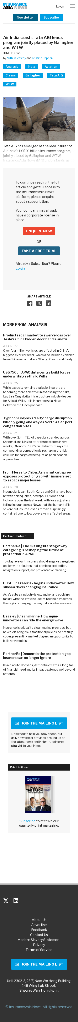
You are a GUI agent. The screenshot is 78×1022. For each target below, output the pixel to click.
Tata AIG (56, 75)
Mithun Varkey (16, 58)
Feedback (39, 930)
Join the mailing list (42, 723)
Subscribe (51, 17)
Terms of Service (39, 950)
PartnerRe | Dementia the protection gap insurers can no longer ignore (37, 656)
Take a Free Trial (39, 251)
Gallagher (32, 75)
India (31, 66)
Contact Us (39, 935)
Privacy (39, 945)
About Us (39, 920)
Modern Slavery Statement (39, 940)
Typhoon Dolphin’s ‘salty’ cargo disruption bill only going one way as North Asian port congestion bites (37, 422)
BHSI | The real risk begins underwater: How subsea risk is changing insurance (38, 585)
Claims (11, 75)
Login (60, 6)
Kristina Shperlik (42, 58)
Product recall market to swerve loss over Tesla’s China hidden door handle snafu (37, 337)
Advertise (39, 925)
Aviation (51, 66)
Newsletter (25, 17)
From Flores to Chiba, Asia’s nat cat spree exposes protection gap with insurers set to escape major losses (37, 476)
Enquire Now (39, 231)
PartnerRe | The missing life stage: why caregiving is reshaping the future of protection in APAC (35, 550)
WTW (10, 84)
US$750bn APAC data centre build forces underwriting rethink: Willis (37, 374)
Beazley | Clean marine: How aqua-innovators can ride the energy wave (33, 618)
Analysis (12, 66)
